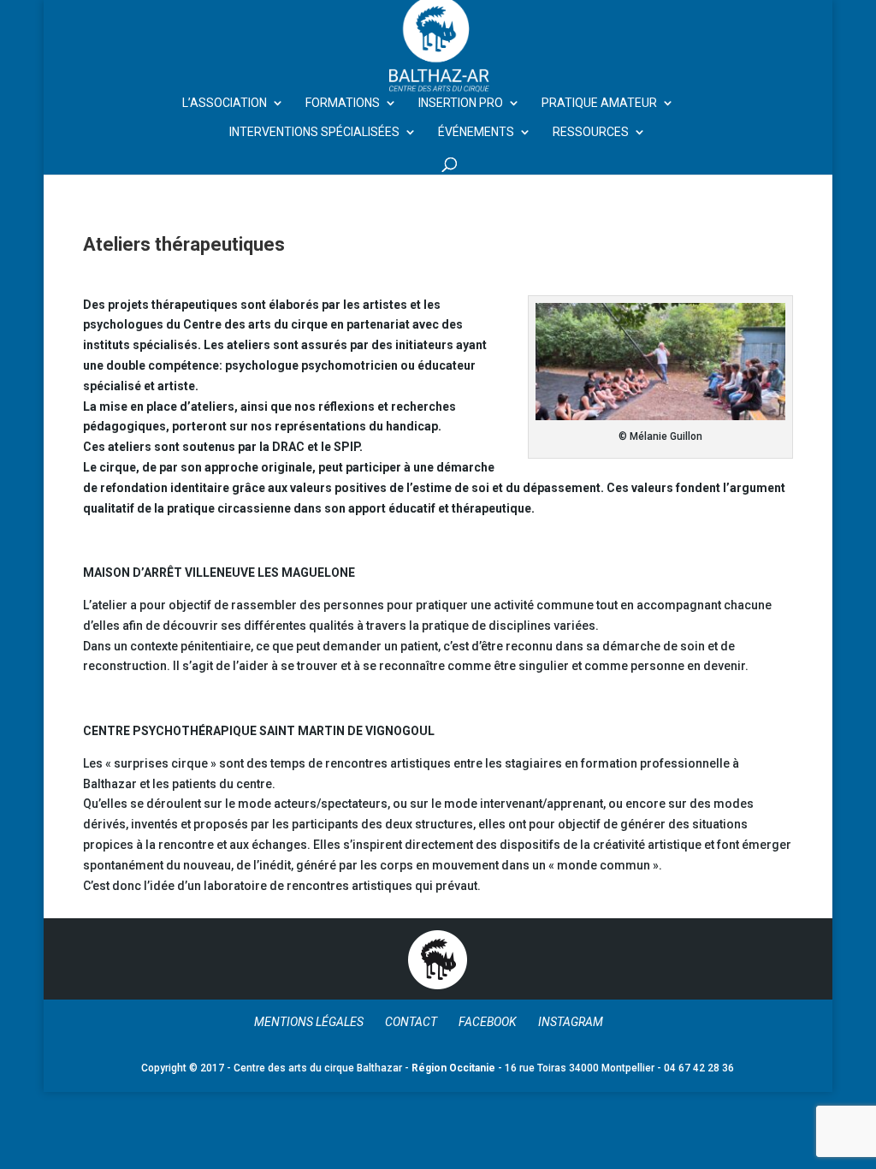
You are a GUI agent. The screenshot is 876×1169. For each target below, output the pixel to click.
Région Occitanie (453, 1068)
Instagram (570, 1022)
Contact (411, 1022)
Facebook (488, 1022)
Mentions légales (309, 1022)
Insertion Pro (460, 103)
